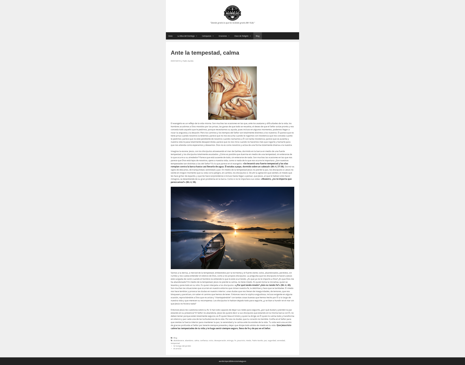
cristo (211, 340)
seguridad (272, 340)
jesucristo (241, 340)
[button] (197, 36)
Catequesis (206, 36)
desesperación (220, 340)
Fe (235, 340)
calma (196, 340)
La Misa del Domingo (186, 36)
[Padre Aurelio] (232, 12)
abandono (189, 340)
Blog (258, 36)
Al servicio (177, 348)
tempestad (175, 343)
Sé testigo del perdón (182, 346)
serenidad (281, 340)
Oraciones (223, 36)
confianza (204, 340)
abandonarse (178, 340)
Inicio (170, 36)
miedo (248, 340)
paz (265, 340)
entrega (230, 340)
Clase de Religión (241, 36)
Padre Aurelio (257, 340)
